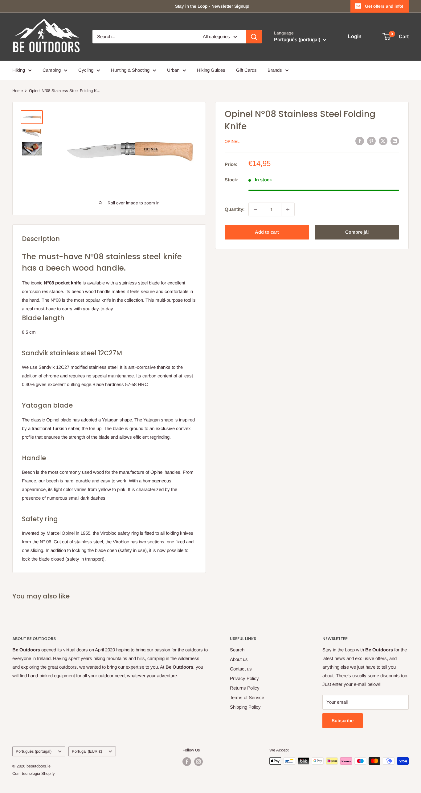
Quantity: (235, 209)
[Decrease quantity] (255, 209)
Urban (173, 70)
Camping (52, 70)
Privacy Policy (244, 678)
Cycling (85, 70)
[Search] (254, 36)
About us (239, 659)
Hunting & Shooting (130, 70)
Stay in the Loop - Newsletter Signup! (212, 6)
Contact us (241, 668)
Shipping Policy (245, 707)
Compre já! (357, 232)
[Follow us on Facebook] (186, 761)
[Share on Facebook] (359, 140)
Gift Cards (246, 70)
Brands (275, 70)
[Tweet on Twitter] (383, 140)
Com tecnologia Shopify (33, 773)
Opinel (232, 141)
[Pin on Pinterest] (371, 140)
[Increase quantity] (287, 209)
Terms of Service (247, 697)
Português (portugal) (33, 751)
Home (17, 90)
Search (237, 649)
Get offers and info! (384, 6)
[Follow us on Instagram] (198, 761)
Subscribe (343, 720)
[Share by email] (394, 140)
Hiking (18, 70)
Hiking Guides (211, 70)
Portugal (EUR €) (87, 751)
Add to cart (267, 232)
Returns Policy (245, 687)
